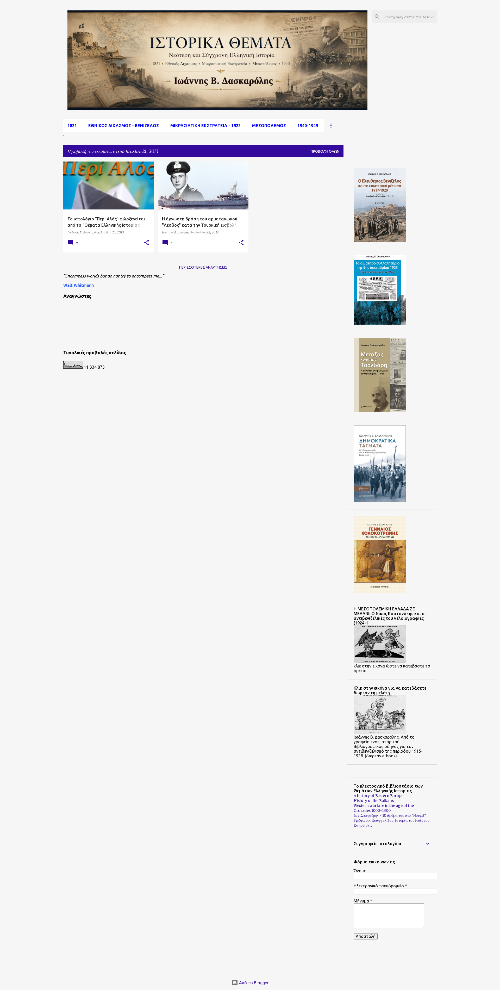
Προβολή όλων (325, 151)
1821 (72, 125)
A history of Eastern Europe (378, 795)
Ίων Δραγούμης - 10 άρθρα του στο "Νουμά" (390, 815)
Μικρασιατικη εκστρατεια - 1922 (205, 125)
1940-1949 (307, 125)
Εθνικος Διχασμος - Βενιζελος (123, 125)
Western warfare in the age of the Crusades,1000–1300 (384, 808)
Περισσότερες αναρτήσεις (203, 267)
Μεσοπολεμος (269, 125)
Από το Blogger (253, 982)
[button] (146, 242)
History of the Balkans (374, 800)
